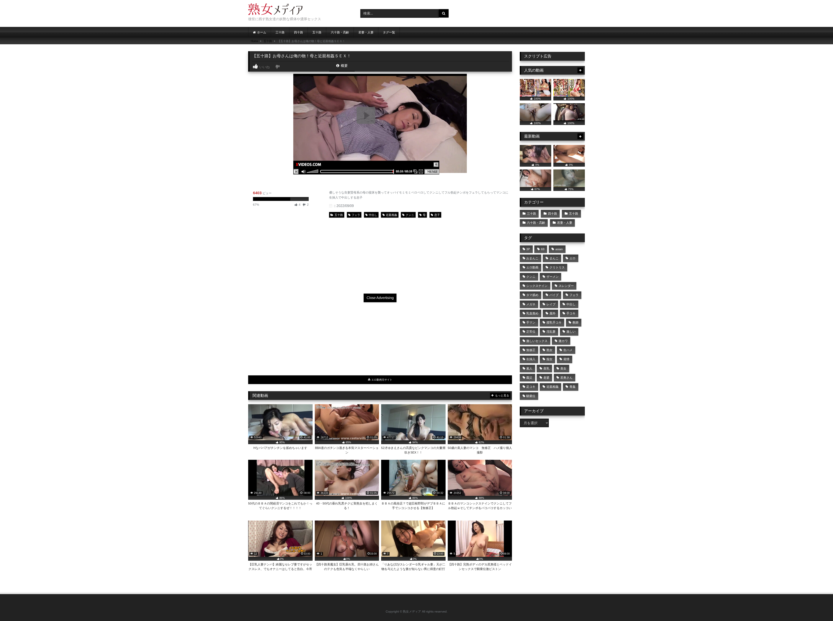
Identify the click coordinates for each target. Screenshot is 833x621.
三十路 (280, 32)
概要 (344, 65)
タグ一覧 (389, 32)
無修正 (530, 350)
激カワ (563, 341)
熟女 (549, 350)
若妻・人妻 (366, 32)
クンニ (410, 215)
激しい (571, 331)
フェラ (356, 215)
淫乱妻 (551, 331)
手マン (530, 322)
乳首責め (532, 313)
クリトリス (557, 267)
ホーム (261, 32)
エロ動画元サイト (381, 379)
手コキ (571, 313)
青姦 (572, 386)
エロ (572, 258)
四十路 (298, 32)
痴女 (549, 359)
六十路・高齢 (340, 32)
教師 (575, 322)
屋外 (552, 313)
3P (528, 249)
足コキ (530, 386)
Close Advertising (380, 298)
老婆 (546, 377)
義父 (529, 377)
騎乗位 (530, 396)
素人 (529, 368)
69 (542, 249)
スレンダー (566, 286)
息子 (437, 215)
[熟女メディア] (275, 9)
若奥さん (566, 377)
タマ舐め (532, 295)
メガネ (530, 304)
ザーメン (552, 276)
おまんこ (532, 258)
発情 (566, 359)
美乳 (546, 368)
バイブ (554, 295)
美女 (563, 368)
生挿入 (530, 359)
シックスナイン (537, 286)
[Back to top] (819, 608)
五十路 (316, 32)
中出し (373, 215)
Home (254, 41)
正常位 (530, 331)
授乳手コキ (554, 322)
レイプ (551, 304)
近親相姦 (391, 215)
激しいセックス (537, 341)
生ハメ (567, 350)
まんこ (554, 258)
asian (559, 249)
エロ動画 (532, 267)
